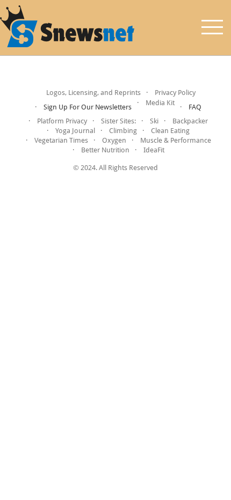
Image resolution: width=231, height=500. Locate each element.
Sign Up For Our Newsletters (88, 107)
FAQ (195, 107)
